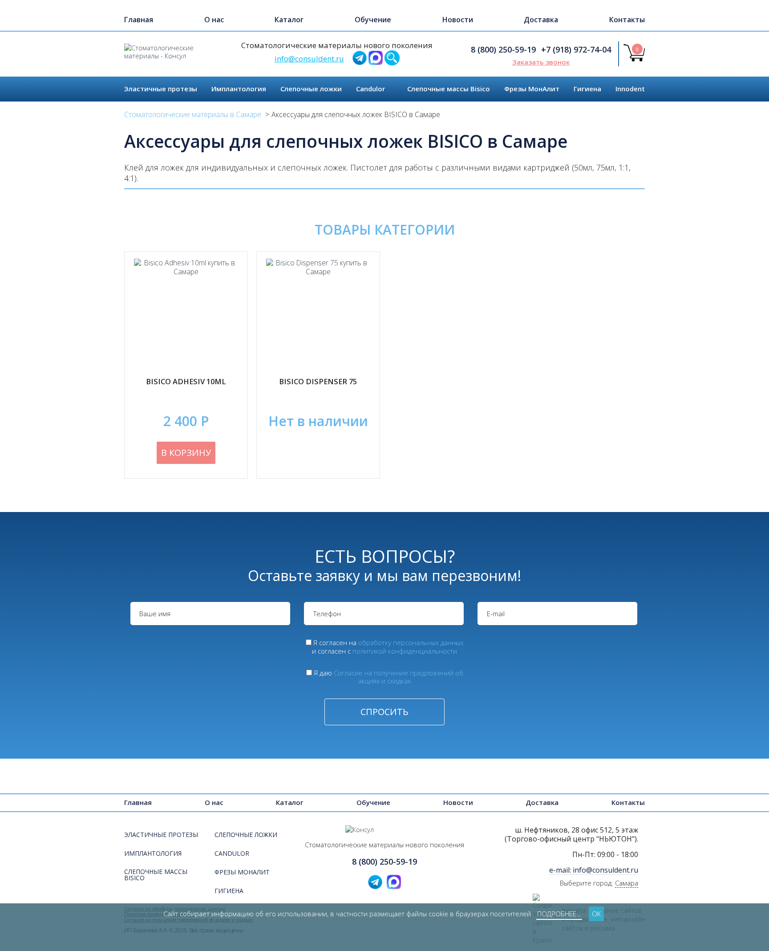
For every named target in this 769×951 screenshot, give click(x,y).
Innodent (630, 88)
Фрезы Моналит (242, 872)
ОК (596, 913)
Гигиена (587, 88)
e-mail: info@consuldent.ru (593, 870)
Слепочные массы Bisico (448, 88)
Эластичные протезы (160, 88)
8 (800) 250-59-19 (503, 49)
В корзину (186, 453)
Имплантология (238, 88)
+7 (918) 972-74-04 (576, 49)
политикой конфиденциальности (404, 650)
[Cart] (634, 58)
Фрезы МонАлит (531, 88)
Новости (457, 19)
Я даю (388, 677)
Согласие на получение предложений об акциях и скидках (398, 677)
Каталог (289, 19)
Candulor (370, 88)
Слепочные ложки (311, 88)
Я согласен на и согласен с (387, 646)
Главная (138, 19)
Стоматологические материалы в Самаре (192, 114)
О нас (214, 19)
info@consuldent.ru (309, 58)
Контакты (627, 19)
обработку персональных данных (410, 642)
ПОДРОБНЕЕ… (559, 913)
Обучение (373, 19)
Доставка (541, 19)
